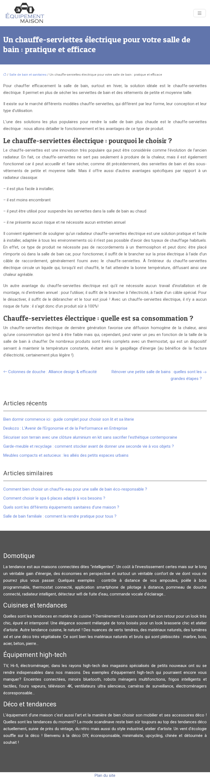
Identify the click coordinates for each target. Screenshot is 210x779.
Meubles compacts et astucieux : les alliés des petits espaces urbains (66, 455)
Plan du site (105, 775)
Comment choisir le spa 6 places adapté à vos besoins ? (54, 498)
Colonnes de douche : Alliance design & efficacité (52, 371)
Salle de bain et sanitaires (27, 74)
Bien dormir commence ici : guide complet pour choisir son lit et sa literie (68, 419)
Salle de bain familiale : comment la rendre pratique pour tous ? (59, 516)
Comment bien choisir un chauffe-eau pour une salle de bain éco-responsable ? (75, 489)
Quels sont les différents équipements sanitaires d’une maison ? (61, 507)
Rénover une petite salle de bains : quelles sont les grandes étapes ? (157, 375)
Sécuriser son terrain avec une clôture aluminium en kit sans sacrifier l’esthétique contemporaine (90, 437)
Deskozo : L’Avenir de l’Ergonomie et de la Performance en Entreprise (65, 428)
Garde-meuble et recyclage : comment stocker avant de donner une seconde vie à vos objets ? (88, 446)
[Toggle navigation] (199, 13)
